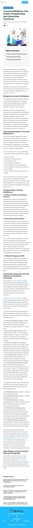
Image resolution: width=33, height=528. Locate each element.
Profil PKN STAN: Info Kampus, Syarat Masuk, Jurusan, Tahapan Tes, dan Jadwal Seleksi (15, 492)
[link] (4, 25)
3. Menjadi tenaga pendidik (13, 59)
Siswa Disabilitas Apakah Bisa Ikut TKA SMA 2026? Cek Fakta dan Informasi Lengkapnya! (15, 481)
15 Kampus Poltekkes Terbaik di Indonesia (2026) (13, 486)
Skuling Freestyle (19, 460)
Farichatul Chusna (10, 21)
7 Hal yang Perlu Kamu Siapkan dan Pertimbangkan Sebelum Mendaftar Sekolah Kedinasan (14, 498)
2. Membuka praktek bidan (13, 56)
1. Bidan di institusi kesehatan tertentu (16, 54)
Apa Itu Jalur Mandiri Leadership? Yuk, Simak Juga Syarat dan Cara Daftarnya (15, 503)
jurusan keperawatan (16, 280)
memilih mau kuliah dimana (14, 298)
